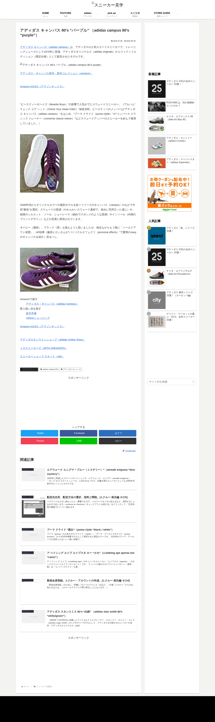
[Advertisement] (78, 400)
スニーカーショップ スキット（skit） (42, 356)
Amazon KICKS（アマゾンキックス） (42, 86)
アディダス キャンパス (72, 369)
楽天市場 (31, 313)
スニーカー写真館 (30, 369)
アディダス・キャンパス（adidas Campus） (52, 303)
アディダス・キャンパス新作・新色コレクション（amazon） (56, 73)
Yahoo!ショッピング (38, 318)
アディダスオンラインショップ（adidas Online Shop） (52, 339)
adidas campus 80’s (51, 369)
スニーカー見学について (32, 702)
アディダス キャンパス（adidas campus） (45, 47)
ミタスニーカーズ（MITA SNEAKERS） (43, 348)
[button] (193, 382)
